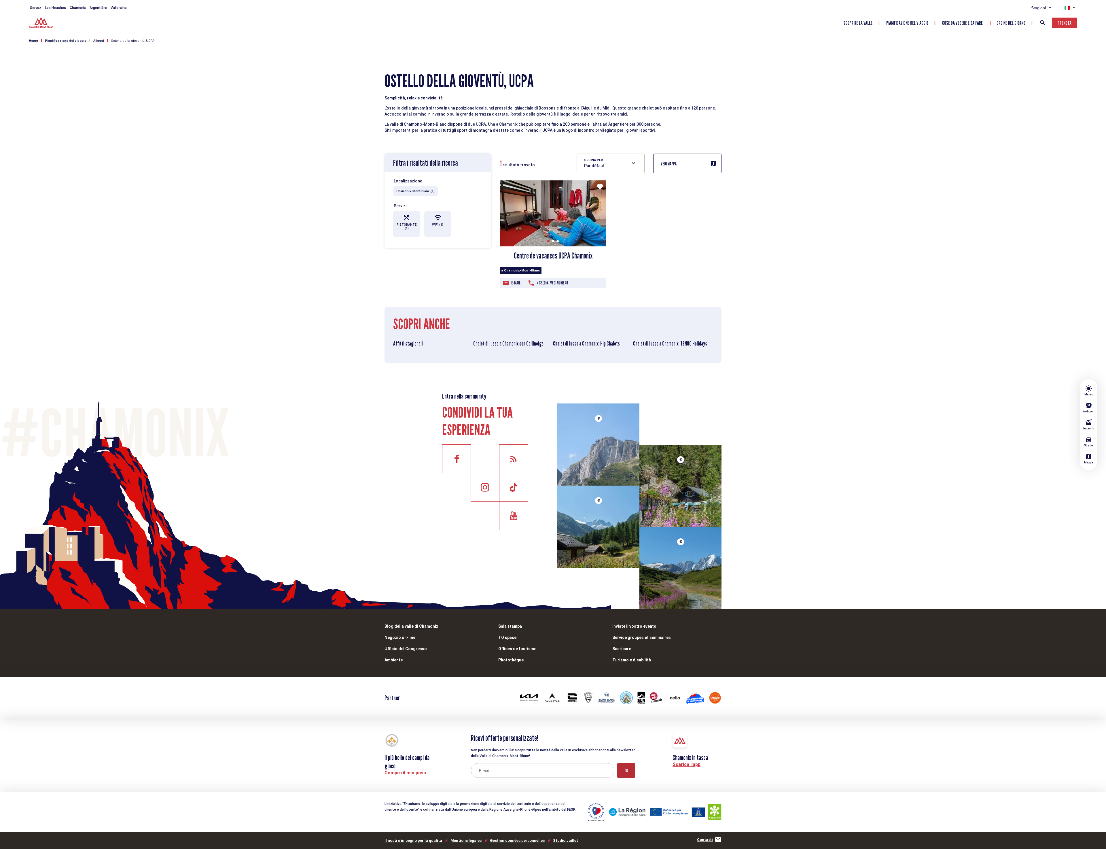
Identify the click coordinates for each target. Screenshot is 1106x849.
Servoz (35, 8)
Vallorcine (119, 8)
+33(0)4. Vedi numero (552, 283)
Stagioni (1038, 7)
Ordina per (593, 160)
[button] (548, 241)
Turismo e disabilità (631, 660)
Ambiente (394, 660)
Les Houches (55, 8)
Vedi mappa (669, 164)
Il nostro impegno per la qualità (413, 840)
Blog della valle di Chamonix (411, 626)
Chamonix (78, 8)
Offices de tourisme (517, 648)
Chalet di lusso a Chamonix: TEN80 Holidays (670, 343)
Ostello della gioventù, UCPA (132, 41)
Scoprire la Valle (857, 23)
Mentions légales (466, 840)
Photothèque (511, 660)
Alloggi (98, 41)
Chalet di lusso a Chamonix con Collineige (508, 343)
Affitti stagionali (408, 343)
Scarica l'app (686, 764)
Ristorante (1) (406, 226)
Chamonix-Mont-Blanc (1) (415, 191)
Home (33, 41)
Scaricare (621, 648)
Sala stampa (510, 626)
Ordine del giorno (1011, 23)
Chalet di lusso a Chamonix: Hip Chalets (586, 343)
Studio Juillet (565, 840)
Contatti (705, 839)
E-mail (516, 283)
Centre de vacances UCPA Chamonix (553, 256)
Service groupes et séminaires (641, 637)
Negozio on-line (400, 637)
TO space (507, 637)
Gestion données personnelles (517, 840)
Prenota (1064, 23)
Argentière (98, 8)
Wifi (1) (437, 225)
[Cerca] (1042, 22)
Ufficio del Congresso (406, 648)
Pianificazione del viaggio (907, 23)
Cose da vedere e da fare (962, 23)
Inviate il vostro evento (634, 626)
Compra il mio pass (405, 773)
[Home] (41, 23)
